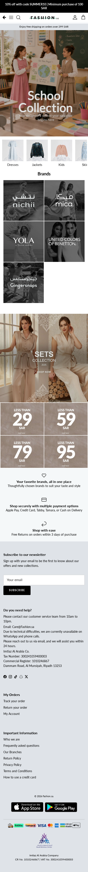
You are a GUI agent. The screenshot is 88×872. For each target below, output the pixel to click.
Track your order (14, 701)
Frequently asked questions (21, 745)
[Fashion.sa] (44, 17)
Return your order (15, 707)
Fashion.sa (48, 796)
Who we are (11, 739)
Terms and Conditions (17, 771)
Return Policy (12, 758)
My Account (11, 714)
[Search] (20, 17)
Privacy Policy (12, 765)
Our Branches (12, 752)
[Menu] (11, 17)
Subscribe (17, 590)
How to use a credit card (19, 777)
